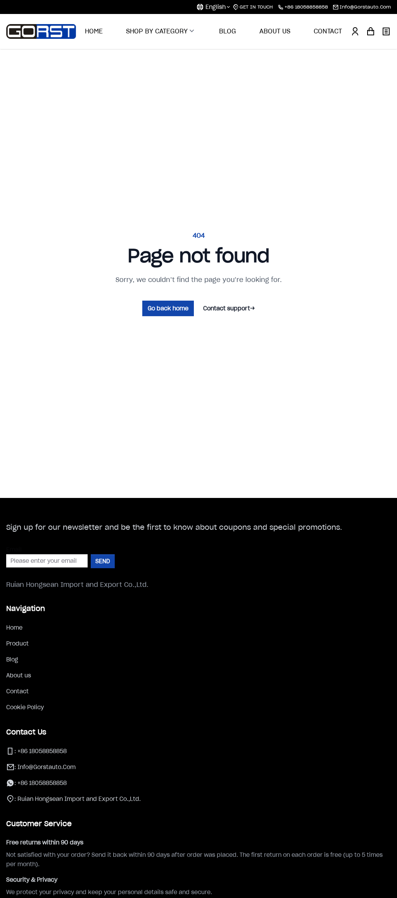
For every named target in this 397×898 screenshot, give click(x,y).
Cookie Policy (25, 707)
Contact (17, 691)
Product (17, 643)
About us (18, 675)
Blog (12, 659)
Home (14, 627)
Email (14, 549)
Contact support (229, 308)
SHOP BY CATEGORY (157, 31)
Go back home (168, 308)
